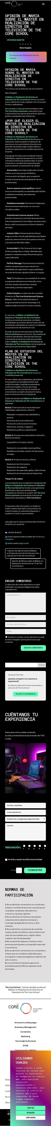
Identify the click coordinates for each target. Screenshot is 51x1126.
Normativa (9, 1097)
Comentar (35, 870)
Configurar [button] (30, 1118)
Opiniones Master (15, 40)
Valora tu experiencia (26, 694)
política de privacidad (33, 859)
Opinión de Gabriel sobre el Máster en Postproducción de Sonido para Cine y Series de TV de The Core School (23, 553)
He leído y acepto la (25, 859)
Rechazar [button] (30, 1113)
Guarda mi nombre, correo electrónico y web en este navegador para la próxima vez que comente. (24, 639)
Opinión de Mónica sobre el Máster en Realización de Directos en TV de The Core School (27, 563)
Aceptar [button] (30, 1108)
